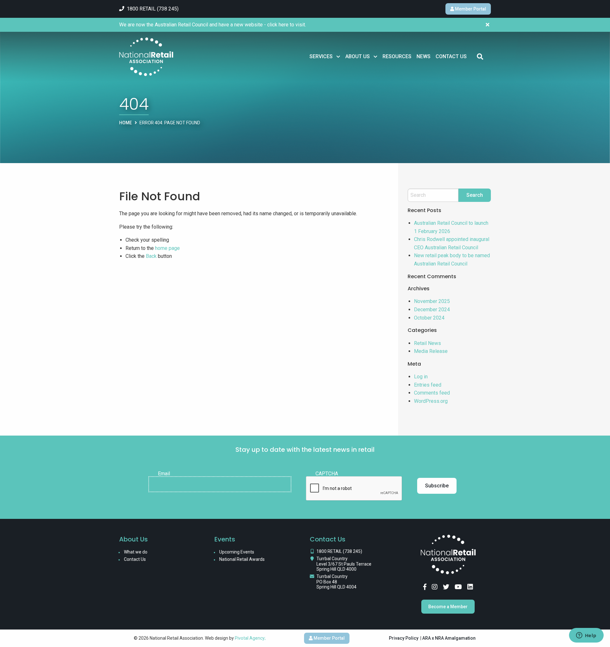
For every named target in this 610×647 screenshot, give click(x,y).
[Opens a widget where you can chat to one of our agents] (586, 636)
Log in (421, 377)
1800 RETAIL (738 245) (339, 551)
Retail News (427, 343)
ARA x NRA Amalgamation (449, 638)
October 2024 (429, 318)
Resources (397, 56)
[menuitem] (325, 56)
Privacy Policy (403, 638)
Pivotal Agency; (250, 638)
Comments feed (432, 393)
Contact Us (451, 56)
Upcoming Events (236, 551)
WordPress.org (431, 401)
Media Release (431, 351)
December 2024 (432, 309)
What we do (135, 551)
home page (167, 248)
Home (125, 122)
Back (151, 256)
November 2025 (432, 301)
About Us (357, 56)
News (423, 56)
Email (164, 473)
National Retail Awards (242, 559)
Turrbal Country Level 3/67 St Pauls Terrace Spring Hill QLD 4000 (343, 564)
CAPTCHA (326, 473)
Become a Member (448, 606)
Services (321, 56)
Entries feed (427, 385)
